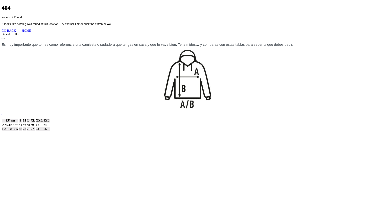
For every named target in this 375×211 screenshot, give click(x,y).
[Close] (3, 38)
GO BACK (9, 30)
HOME (26, 30)
